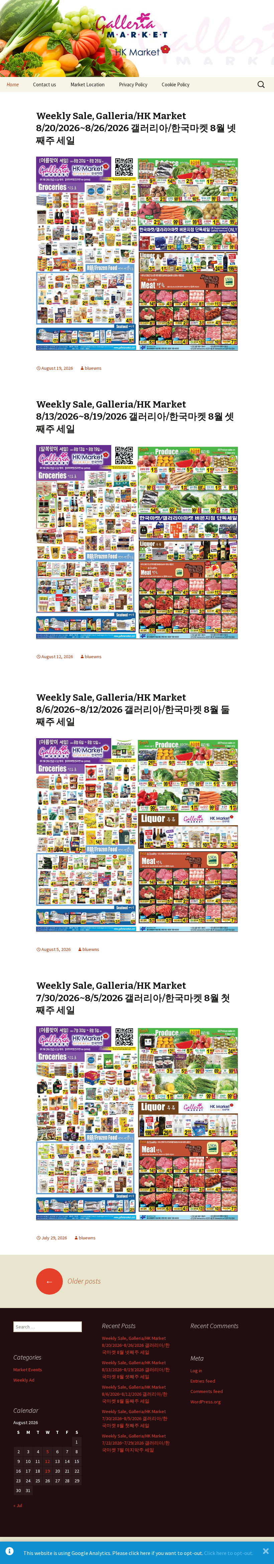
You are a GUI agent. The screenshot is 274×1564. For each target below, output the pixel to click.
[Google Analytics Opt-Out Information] (9, 1553)
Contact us (44, 84)
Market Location (88, 84)
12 (47, 1461)
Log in (196, 1371)
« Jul (17, 1505)
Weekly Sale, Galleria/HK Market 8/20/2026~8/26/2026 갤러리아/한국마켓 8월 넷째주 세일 (136, 128)
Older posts (73, 1281)
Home (13, 84)
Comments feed (206, 1391)
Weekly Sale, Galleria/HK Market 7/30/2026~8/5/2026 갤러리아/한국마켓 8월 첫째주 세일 (133, 998)
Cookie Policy (175, 84)
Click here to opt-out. (228, 1553)
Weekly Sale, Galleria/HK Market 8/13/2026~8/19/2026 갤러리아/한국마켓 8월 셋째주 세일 (135, 416)
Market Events (27, 1370)
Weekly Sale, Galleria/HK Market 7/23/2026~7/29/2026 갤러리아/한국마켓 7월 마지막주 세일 (136, 1443)
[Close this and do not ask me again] (266, 1553)
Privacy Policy (133, 84)
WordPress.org (205, 1402)
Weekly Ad (23, 1380)
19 (47, 1471)
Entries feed (202, 1381)
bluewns (93, 368)
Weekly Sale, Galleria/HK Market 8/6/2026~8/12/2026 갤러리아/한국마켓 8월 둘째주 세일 (133, 709)
